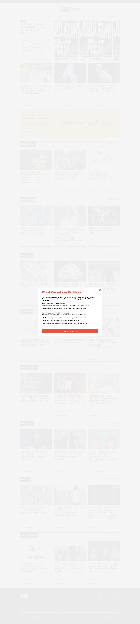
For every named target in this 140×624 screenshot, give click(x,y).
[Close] (100, 290)
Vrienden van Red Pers (70, 331)
